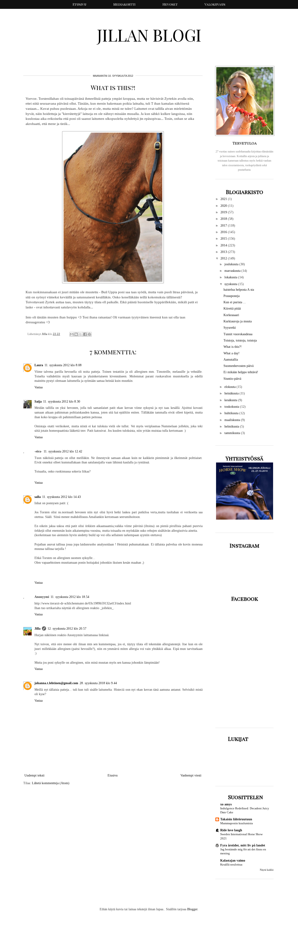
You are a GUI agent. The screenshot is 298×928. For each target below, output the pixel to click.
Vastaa (38, 387)
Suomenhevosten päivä (239, 366)
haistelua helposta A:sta (239, 289)
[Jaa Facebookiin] (85, 334)
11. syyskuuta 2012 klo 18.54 (70, 597)
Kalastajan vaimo (232, 860)
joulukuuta (231, 264)
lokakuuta (231, 277)
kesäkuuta (231, 400)
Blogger (192, 909)
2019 (224, 212)
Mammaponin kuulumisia (236, 823)
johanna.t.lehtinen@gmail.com (56, 683)
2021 (224, 199)
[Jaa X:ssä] (80, 334)
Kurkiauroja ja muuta (238, 321)
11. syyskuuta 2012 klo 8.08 (62, 365)
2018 (224, 219)
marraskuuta (232, 271)
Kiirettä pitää (232, 308)
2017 (224, 225)
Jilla (37, 628)
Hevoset (170, 4)
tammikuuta (232, 433)
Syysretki (230, 327)
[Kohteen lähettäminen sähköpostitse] (71, 334)
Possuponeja (232, 296)
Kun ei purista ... (235, 302)
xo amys (226, 804)
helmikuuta (232, 426)
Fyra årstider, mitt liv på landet (242, 845)
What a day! (232, 353)
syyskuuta (231, 284)
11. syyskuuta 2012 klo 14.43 (61, 497)
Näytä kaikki (267, 870)
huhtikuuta (231, 413)
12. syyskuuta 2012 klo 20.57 (66, 628)
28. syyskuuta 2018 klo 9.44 (98, 683)
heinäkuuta (232, 393)
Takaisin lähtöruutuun (236, 819)
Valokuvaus (215, 4)
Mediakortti (124, 4)
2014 (224, 245)
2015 (224, 238)
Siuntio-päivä (232, 378)
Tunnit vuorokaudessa (238, 334)
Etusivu (79, 4)
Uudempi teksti (34, 775)
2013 (224, 252)
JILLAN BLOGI (149, 35)
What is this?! (233, 346)
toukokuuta (232, 406)
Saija (38, 401)
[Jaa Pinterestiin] (89, 334)
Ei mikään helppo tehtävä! (241, 372)
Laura (38, 365)
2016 (224, 232)
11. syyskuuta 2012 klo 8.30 (61, 401)
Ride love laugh (231, 830)
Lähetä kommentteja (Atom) (50, 783)
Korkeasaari (231, 315)
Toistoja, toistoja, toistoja (240, 340)
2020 (224, 205)
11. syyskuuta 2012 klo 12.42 (63, 451)
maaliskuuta (232, 420)
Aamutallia (231, 359)
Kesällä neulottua (231, 864)
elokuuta (230, 387)
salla (37, 497)
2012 (224, 258)
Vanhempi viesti (190, 775)
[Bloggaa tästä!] (76, 334)
